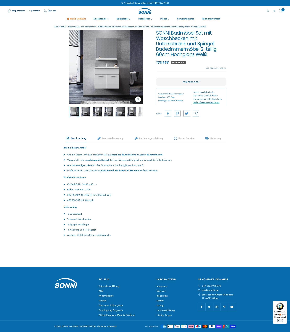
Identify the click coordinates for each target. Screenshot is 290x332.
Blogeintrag (162, 295)
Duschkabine (101, 19)
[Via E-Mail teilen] (196, 113)
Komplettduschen (185, 18)
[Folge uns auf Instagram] (217, 307)
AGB (101, 291)
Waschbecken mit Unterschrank (82, 26)
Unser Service (186, 138)
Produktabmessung (113, 138)
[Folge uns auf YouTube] (232, 307)
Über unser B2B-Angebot (111, 305)
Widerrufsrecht (106, 295)
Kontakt (160, 300)
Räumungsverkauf (211, 18)
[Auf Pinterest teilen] (177, 113)
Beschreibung (78, 138)
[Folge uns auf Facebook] (201, 307)
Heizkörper (145, 19)
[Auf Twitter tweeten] (186, 113)
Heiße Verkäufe (78, 18)
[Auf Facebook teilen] (168, 113)
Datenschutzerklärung (109, 286)
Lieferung (215, 138)
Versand (102, 300)
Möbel (164, 19)
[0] (280, 10)
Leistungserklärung (166, 310)
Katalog (160, 305)
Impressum (162, 286)
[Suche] (268, 11)
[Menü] (285, 303)
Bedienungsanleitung (151, 138)
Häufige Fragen (164, 315)
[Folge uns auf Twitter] (209, 307)
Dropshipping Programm (111, 310)
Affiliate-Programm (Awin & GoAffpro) (117, 315)
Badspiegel (124, 19)
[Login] (274, 11)
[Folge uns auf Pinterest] (224, 307)
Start (56, 26)
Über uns (161, 291)
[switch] (280, 320)
